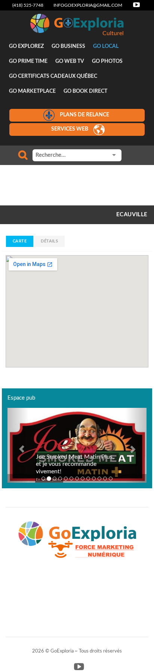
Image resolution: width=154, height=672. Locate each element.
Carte (20, 241)
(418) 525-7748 (27, 5)
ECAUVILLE (132, 214)
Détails (49, 241)
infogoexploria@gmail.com (87, 5)
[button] (17, 445)
